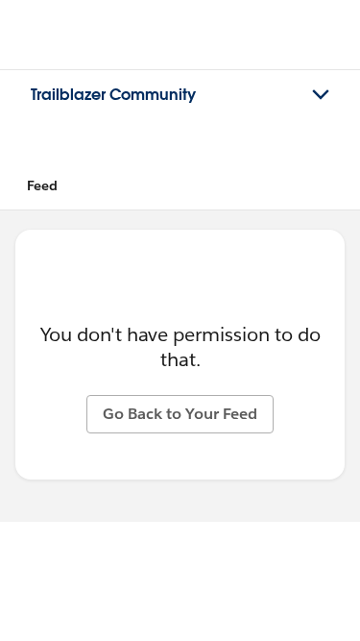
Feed (42, 185)
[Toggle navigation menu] (320, 95)
